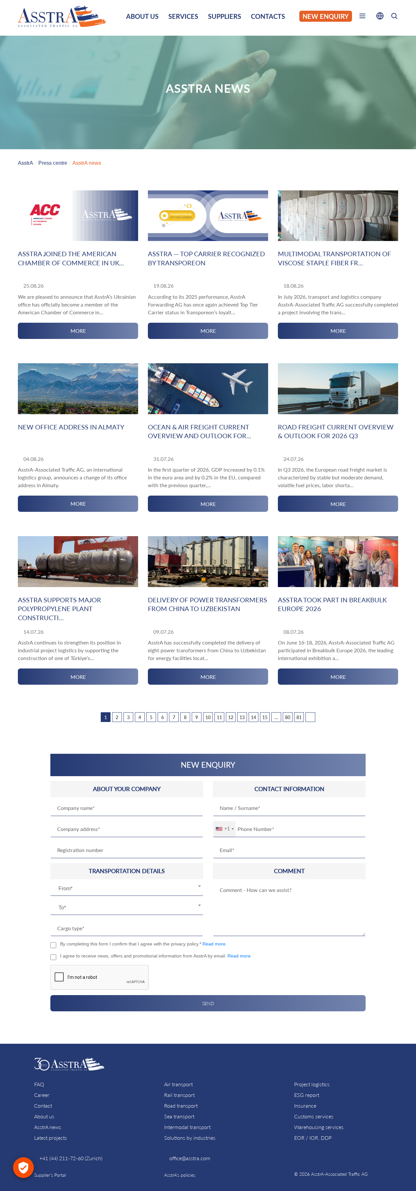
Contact (43, 1105)
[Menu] (362, 17)
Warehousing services (319, 1127)
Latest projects (50, 1138)
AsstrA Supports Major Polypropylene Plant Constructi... (59, 608)
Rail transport (179, 1095)
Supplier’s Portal (50, 1175)
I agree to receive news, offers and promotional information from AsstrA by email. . (156, 955)
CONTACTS (268, 16)
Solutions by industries (189, 1138)
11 (219, 717)
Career (41, 1095)
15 (264, 717)
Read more (214, 943)
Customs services (313, 1116)
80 (287, 717)
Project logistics (312, 1084)
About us (44, 1116)
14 (253, 717)
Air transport (178, 1084)
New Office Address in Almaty (71, 427)
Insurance (305, 1105)
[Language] (380, 17)
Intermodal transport (187, 1127)
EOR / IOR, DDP (313, 1138)
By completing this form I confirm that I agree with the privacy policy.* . (143, 943)
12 (230, 717)
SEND (208, 1003)
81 (299, 717)
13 (242, 717)
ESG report (306, 1095)
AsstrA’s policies (179, 1175)
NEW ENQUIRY (326, 16)
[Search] (394, 17)
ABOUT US (142, 16)
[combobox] (126, 889)
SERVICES (183, 16)
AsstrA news (47, 1127)
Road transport (181, 1105)
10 (208, 717)
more (78, 331)
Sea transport (179, 1116)
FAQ (39, 1084)
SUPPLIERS (224, 16)
